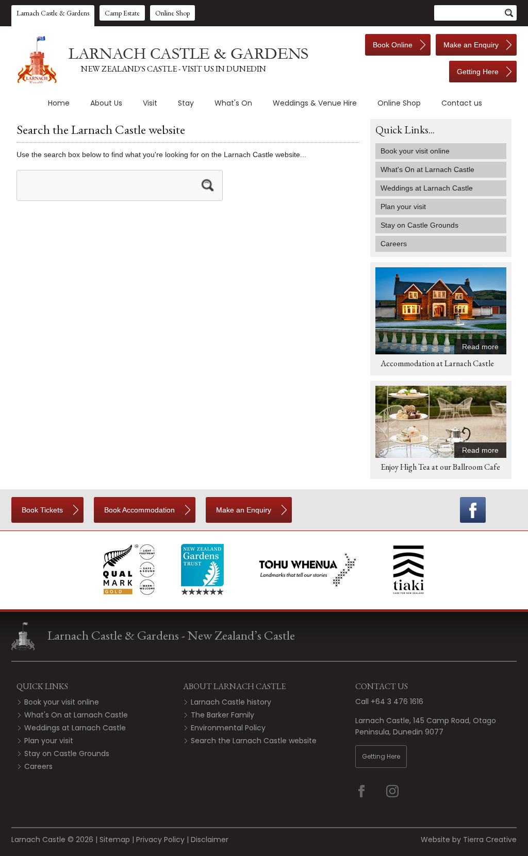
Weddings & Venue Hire (315, 103)
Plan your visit (48, 740)
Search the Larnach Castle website (254, 740)
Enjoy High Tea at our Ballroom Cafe (440, 466)
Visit (150, 103)
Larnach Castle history (231, 702)
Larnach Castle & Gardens (52, 13)
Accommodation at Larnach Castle (437, 363)
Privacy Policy (160, 839)
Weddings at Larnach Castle (75, 728)
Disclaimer (209, 839)
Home (59, 103)
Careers (38, 766)
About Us (106, 103)
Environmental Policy (228, 728)
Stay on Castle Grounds (66, 753)
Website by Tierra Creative (469, 839)
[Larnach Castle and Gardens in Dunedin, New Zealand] (160, 59)
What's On (233, 103)
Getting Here (381, 756)
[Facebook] (473, 510)
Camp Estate (122, 13)
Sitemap (115, 839)
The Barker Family (222, 715)
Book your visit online (61, 702)
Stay (186, 103)
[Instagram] (399, 791)
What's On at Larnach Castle (76, 715)
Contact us (461, 103)
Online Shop (172, 13)
